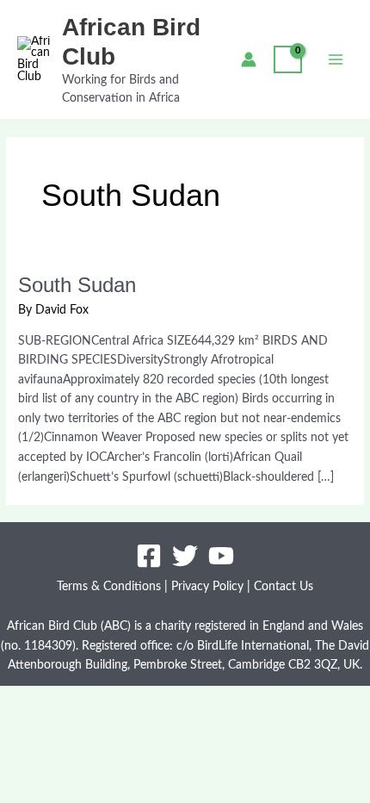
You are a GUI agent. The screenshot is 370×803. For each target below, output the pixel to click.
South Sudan (77, 285)
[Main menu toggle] (336, 59)
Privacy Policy (207, 587)
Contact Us (283, 587)
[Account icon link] (248, 59)
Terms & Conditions (109, 587)
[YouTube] (221, 556)
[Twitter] (185, 556)
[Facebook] (149, 556)
